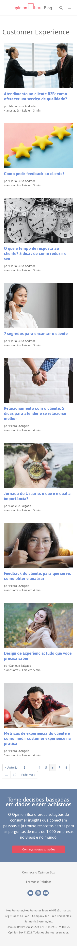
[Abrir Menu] (69, 7)
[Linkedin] (31, 893)
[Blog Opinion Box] (27, 8)
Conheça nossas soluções (38, 849)
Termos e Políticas (39, 881)
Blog (48, 8)
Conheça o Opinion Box (38, 872)
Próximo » (28, 774)
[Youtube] (46, 893)
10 (14, 774)
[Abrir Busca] (61, 7)
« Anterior (12, 767)
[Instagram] (39, 893)
